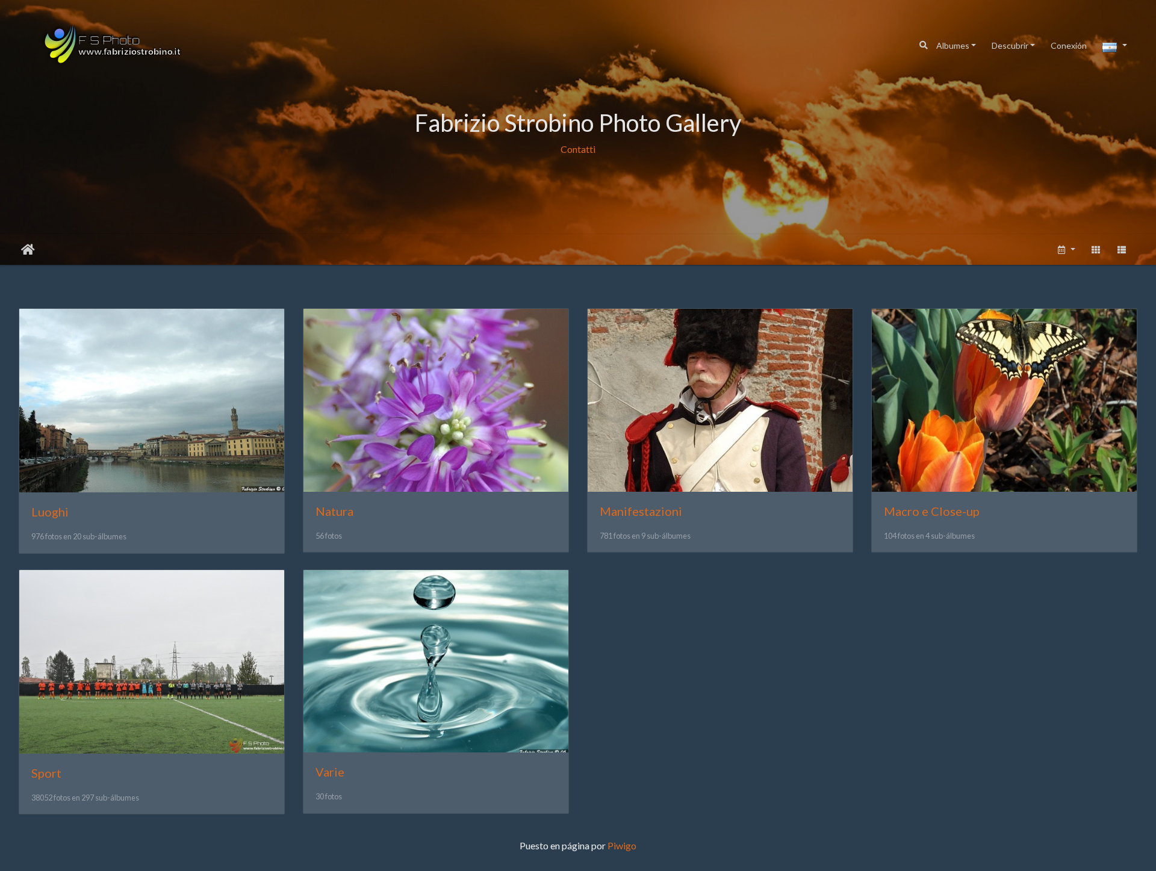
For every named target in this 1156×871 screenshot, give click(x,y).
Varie (329, 771)
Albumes (952, 45)
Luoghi (50, 511)
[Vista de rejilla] (1096, 249)
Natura (334, 511)
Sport (46, 773)
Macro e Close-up (932, 511)
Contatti (578, 149)
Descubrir (1010, 45)
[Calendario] (1065, 249)
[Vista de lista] (1122, 249)
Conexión (1069, 45)
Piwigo (622, 845)
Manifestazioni (641, 511)
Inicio (28, 250)
